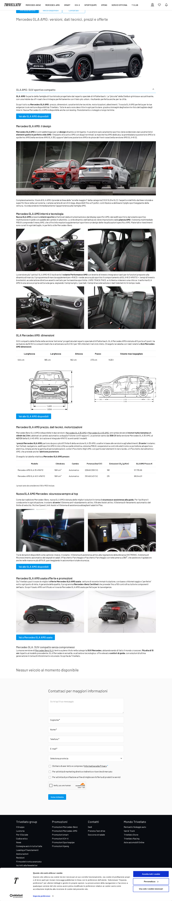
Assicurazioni (22, 854)
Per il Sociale (22, 834)
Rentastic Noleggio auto (135, 827)
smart (67, 5)
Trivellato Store (131, 834)
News (18, 842)
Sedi (90, 827)
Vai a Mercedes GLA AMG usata (35, 637)
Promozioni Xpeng (60, 846)
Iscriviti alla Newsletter (27, 865)
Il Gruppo (20, 827)
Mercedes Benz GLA (44, 650)
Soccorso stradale (96, 834)
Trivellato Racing (131, 838)
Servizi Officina (119, 5)
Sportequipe (90, 5)
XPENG (104, 5)
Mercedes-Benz (33, 5)
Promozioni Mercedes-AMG (64, 831)
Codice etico (22, 838)
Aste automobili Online (134, 842)
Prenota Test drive (96, 831)
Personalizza (149, 881)
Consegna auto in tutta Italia (29, 846)
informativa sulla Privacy (95, 766)
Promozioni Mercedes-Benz (65, 827)
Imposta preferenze (41, 896)
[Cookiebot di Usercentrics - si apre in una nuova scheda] (16, 896)
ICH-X (77, 5)
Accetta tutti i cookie (151, 874)
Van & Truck (129, 831)
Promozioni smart (60, 834)
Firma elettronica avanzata (28, 861)
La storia (20, 831)
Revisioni (20, 857)
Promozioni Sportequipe (63, 842)
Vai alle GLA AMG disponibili (34, 116)
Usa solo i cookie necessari (151, 889)
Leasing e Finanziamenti (27, 850)
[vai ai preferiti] (159, 6)
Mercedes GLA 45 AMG (98, 432)
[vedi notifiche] (166, 5)
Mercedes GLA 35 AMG (76, 432)
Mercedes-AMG (52, 5)
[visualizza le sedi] (152, 5)
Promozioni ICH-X (60, 838)
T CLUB (135, 5)
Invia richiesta (57, 797)
